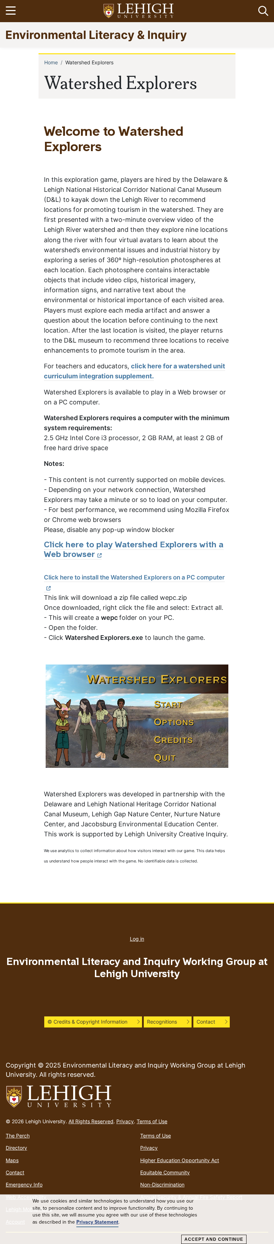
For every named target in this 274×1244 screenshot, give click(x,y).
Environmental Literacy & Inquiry (96, 34)
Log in (137, 938)
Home (51, 62)
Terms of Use (152, 1121)
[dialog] (137, 1219)
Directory (16, 1147)
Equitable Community (165, 1172)
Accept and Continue (213, 1239)
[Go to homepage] (137, 1096)
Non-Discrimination (162, 1184)
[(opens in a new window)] (138, 11)
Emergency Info (24, 1184)
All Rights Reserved (90, 1121)
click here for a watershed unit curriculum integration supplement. (134, 371)
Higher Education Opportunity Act (179, 1160)
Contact (15, 1172)
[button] (262, 11)
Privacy (125, 1121)
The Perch (18, 1135)
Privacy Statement (97, 1222)
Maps (12, 1160)
